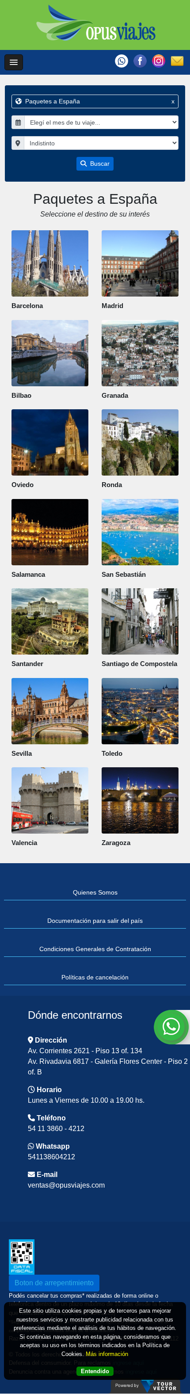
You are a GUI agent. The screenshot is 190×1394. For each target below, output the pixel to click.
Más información (107, 1354)
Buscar (99, 163)
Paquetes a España (99, 101)
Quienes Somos (95, 892)
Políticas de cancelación (95, 977)
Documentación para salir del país (95, 920)
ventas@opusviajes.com (66, 1185)
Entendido (95, 1371)
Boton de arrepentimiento (54, 1283)
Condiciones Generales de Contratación (95, 948)
